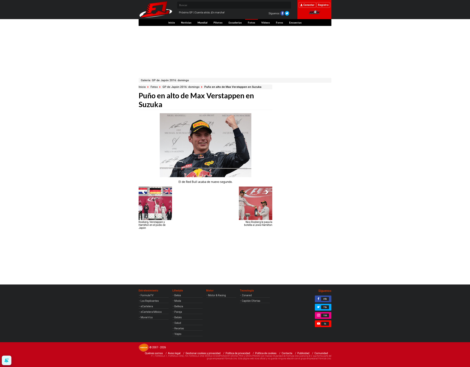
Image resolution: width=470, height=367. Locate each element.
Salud (177, 322)
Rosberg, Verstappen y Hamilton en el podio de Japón (152, 225)
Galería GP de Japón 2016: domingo (165, 80)
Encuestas (295, 22)
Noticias (186, 22)
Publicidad (303, 353)
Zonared (247, 295)
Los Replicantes (150, 300)
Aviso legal (174, 353)
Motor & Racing (217, 295)
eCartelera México (151, 311)
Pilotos (218, 22)
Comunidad (321, 353)
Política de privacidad (238, 353)
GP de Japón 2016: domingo (181, 87)
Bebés (178, 317)
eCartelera (147, 306)
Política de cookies (265, 353)
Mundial (202, 22)
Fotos (251, 22)
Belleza (178, 306)
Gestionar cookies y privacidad (203, 353)
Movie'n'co (147, 317)
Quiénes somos (154, 353)
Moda (177, 300)
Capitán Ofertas (251, 300)
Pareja (178, 311)
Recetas (179, 328)
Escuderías (235, 22)
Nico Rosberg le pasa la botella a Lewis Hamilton (258, 223)
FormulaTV (147, 295)
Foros (279, 22)
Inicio (171, 22)
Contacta (287, 353)
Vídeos (265, 22)
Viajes (177, 333)
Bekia (177, 295)
